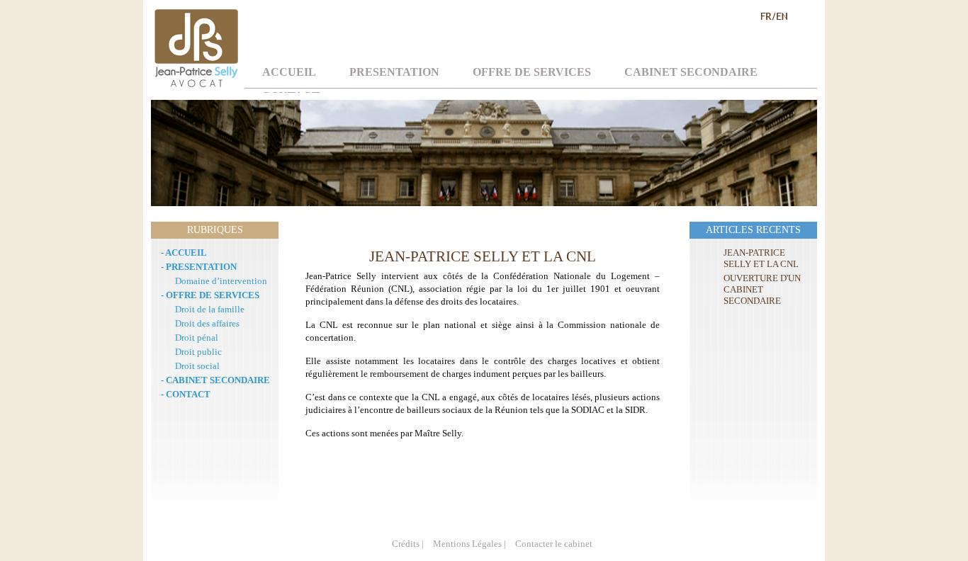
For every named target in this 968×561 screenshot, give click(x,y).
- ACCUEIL (184, 252)
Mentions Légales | (469, 543)
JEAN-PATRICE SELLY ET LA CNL (761, 258)
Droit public (198, 351)
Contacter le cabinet (553, 543)
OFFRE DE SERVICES (532, 72)
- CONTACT (185, 394)
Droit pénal (196, 337)
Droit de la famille (209, 309)
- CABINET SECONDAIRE (215, 380)
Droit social (197, 366)
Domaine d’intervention (221, 281)
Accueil (289, 72)
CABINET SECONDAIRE (691, 72)
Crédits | (408, 543)
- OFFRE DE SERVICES (210, 295)
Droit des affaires (207, 323)
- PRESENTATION (199, 266)
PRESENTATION (394, 72)
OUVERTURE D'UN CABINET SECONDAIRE (762, 289)
